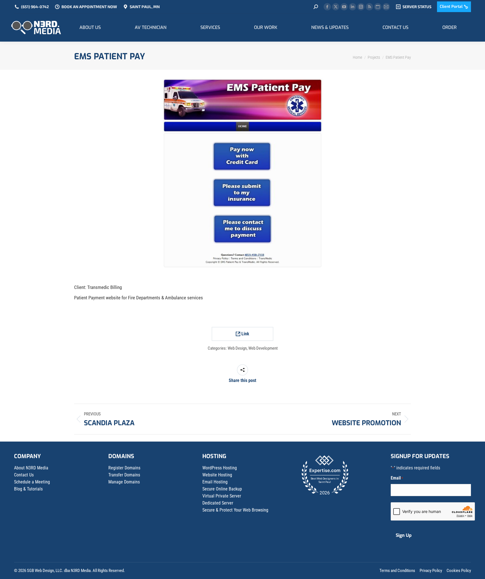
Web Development (263, 348)
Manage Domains (124, 482)
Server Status (416, 6)
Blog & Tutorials (28, 489)
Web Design (237, 348)
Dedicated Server (217, 503)
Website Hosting (217, 475)
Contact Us (24, 475)
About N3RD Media (31, 468)
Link (244, 333)
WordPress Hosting (219, 468)
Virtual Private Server (221, 496)
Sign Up (403, 535)
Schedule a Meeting (32, 482)
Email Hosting (215, 482)
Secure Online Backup (222, 489)
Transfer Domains (124, 475)
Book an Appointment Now (89, 6)
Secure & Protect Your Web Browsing (235, 510)
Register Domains (124, 468)
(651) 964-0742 (35, 6)
